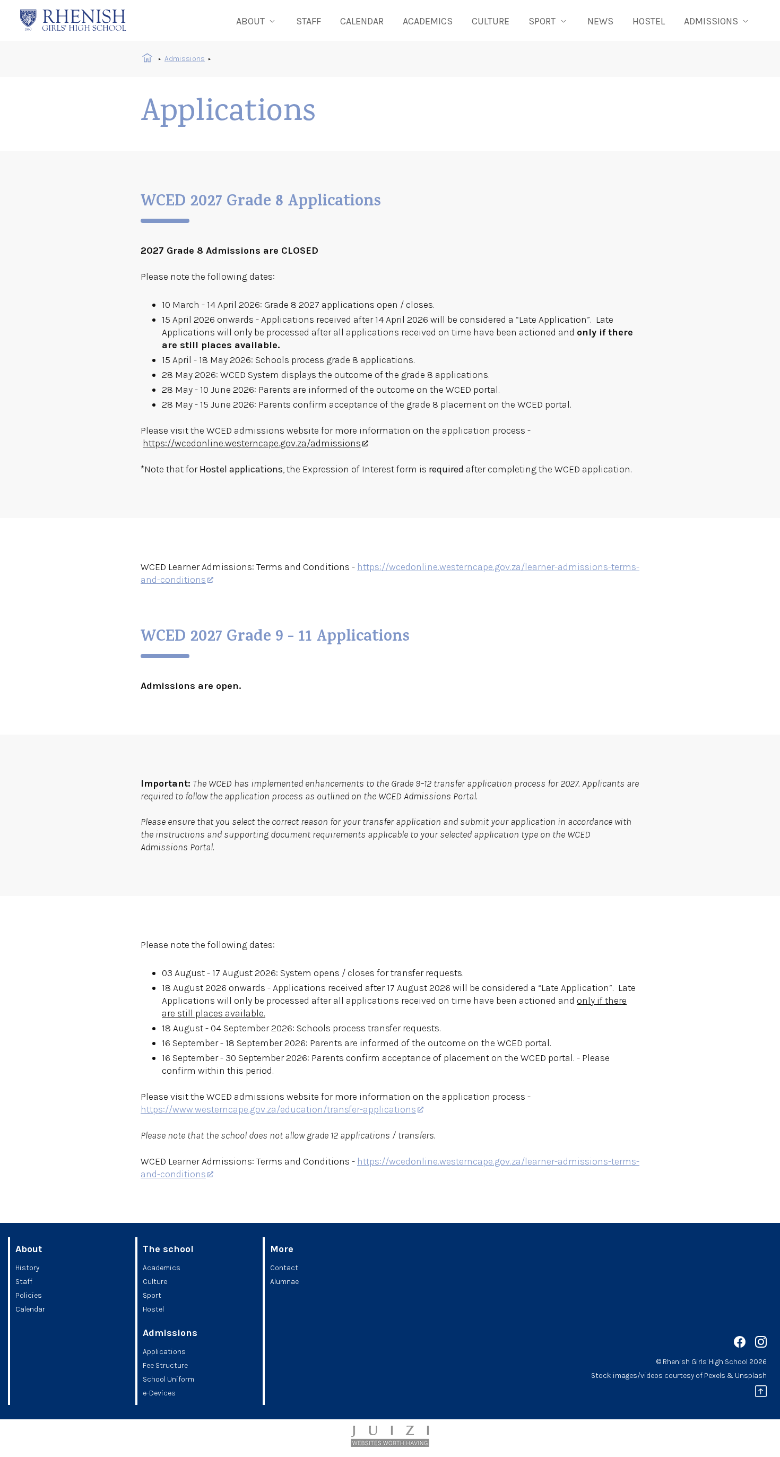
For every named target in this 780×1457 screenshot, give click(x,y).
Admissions (184, 58)
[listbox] (256, 20)
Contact (284, 1267)
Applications (164, 1351)
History (27, 1267)
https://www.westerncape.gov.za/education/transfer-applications (278, 1109)
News (600, 21)
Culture (490, 21)
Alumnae (284, 1281)
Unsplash (751, 1375)
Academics (428, 21)
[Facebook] (740, 1343)
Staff (308, 21)
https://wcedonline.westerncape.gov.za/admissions (252, 443)
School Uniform (168, 1379)
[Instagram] (761, 1343)
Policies (28, 1295)
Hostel (648, 21)
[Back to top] (761, 1393)
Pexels (714, 1375)
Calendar (362, 21)
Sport (152, 1295)
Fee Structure (165, 1365)
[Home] (73, 20)
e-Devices (159, 1393)
